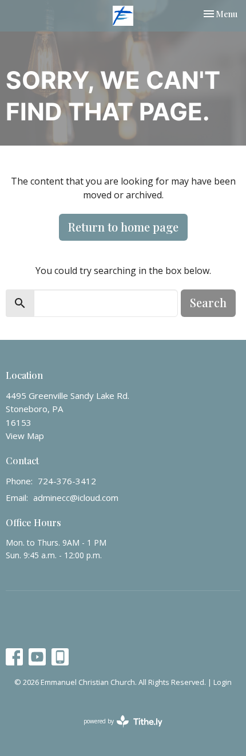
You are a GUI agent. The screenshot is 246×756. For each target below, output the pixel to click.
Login (222, 682)
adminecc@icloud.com (75, 497)
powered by (117, 731)
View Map (25, 435)
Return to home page (123, 226)
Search (208, 302)
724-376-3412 (67, 481)
